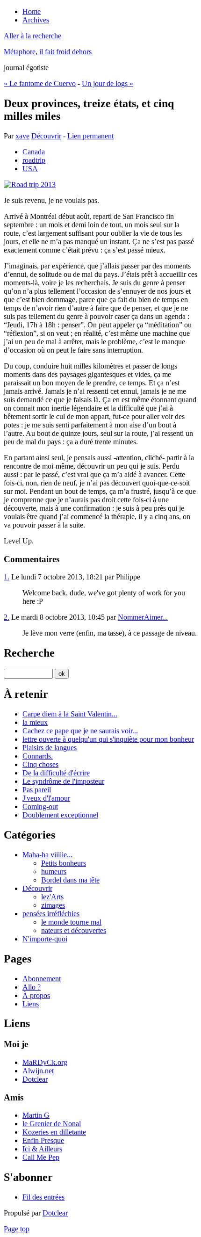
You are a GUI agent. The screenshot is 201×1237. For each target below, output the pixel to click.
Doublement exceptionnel (60, 815)
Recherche (29, 653)
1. (6, 577)
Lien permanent (90, 136)
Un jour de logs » (107, 83)
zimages (53, 905)
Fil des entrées (43, 1197)
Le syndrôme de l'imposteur (63, 781)
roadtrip (33, 160)
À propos (36, 995)
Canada (33, 152)
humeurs (53, 871)
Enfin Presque (43, 1140)
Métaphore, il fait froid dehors (48, 52)
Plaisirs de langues (49, 748)
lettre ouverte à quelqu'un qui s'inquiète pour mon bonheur (108, 739)
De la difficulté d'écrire (56, 773)
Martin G (36, 1115)
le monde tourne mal (71, 922)
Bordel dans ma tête (70, 880)
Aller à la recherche (32, 36)
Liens (30, 1004)
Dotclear (35, 1079)
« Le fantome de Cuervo (40, 83)
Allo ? (31, 987)
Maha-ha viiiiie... (47, 855)
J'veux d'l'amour (46, 798)
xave (22, 136)
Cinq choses (40, 764)
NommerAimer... (143, 617)
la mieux (35, 722)
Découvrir (46, 136)
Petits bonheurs (63, 863)
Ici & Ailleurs (42, 1149)
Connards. (37, 756)
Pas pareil (36, 790)
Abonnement (41, 979)
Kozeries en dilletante (54, 1132)
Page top (16, 1229)
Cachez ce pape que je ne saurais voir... (80, 731)
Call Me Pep (40, 1157)
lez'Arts (52, 897)
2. (6, 617)
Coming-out (40, 806)
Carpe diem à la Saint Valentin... (69, 714)
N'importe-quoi (44, 939)
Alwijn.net (38, 1071)
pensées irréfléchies (50, 914)
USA (30, 169)
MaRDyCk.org (44, 1062)
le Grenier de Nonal (51, 1124)
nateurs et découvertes (73, 930)
